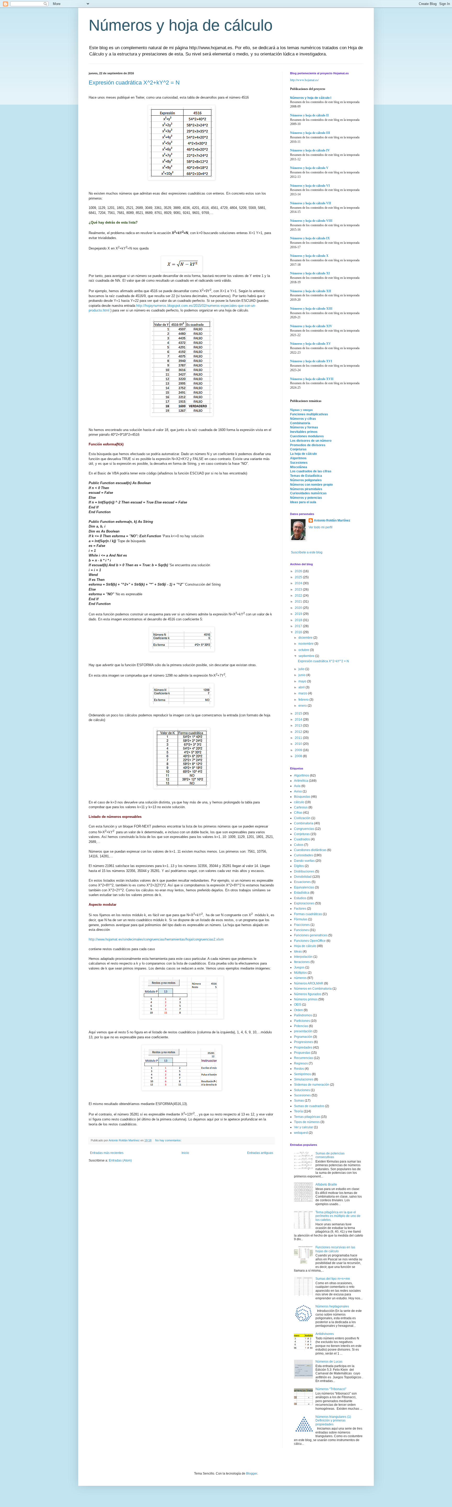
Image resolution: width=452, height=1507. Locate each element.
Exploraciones (304, 903)
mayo (302, 681)
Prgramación (303, 1037)
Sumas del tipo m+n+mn (332, 1279)
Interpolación (303, 957)
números (300, 978)
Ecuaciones (302, 882)
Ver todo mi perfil (320, 527)
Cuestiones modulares (307, 436)
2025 (299, 577)
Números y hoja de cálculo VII (310, 203)
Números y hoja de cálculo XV (310, 343)
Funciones (301, 930)
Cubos (298, 845)
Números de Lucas (328, 1361)
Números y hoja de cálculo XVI (311, 361)
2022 (299, 595)
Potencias (301, 1026)
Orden (298, 1010)
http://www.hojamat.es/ (304, 80)
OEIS (297, 1004)
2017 (299, 626)
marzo (303, 693)
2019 (299, 614)
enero (303, 705)
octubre (304, 650)
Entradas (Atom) (120, 1160)
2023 (299, 589)
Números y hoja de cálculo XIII (311, 308)
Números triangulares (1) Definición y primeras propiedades (333, 1420)
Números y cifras (303, 419)
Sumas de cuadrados (309, 1106)
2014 (299, 719)
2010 (299, 744)
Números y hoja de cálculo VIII (311, 221)
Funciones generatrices (310, 935)
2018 (299, 620)
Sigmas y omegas (301, 409)
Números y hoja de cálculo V (309, 168)
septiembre (306, 656)
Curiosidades (303, 855)
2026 (299, 571)
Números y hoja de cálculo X (309, 256)
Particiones (302, 1021)
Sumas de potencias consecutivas (329, 1155)
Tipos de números (307, 1122)
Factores (300, 908)
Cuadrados (302, 839)
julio (301, 669)
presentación (303, 1031)
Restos (299, 1068)
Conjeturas (298, 449)
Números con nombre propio (311, 484)
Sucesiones (299, 462)
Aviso (298, 791)
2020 (299, 608)
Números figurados (307, 994)
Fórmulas (300, 919)
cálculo (299, 802)
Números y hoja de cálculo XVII (312, 379)
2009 (299, 750)
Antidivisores (324, 1334)
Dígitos (299, 866)
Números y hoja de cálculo (181, 25)
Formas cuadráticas (308, 914)
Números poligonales (306, 480)
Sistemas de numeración (311, 1084)
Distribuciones (304, 871)
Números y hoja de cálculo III (310, 133)
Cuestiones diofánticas (310, 850)
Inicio (185, 1153)
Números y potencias (306, 498)
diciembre (305, 637)
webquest (301, 1133)
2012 (299, 732)
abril (302, 687)
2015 (299, 713)
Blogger (251, 1473)
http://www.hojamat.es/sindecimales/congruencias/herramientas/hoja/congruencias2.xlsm (156, 939)
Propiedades (303, 1047)
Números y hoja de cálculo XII (310, 291)
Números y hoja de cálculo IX (310, 238)
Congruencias (304, 829)
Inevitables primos (304, 432)
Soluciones (302, 1090)
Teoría (298, 1111)
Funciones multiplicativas (309, 414)
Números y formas (304, 427)
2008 (299, 756)
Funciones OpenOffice (310, 941)
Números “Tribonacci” (330, 1389)
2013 (299, 725)
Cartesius (301, 807)
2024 (299, 583)
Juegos (299, 967)
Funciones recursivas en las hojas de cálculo (335, 1249)
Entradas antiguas (260, 1153)
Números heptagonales (332, 1306)
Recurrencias (303, 1058)
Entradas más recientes (106, 1153)
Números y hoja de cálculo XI (310, 273)
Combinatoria (300, 423)
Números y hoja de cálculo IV (310, 150)
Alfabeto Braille (326, 1184)
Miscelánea (298, 467)
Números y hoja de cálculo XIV (311, 326)
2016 (299, 632)
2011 (299, 738)
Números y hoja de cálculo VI (310, 186)
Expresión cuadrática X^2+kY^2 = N (134, 82)
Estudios (300, 898)
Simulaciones (303, 1079)
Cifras (298, 812)
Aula (297, 786)
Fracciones (302, 925)
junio (302, 675)
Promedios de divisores (307, 445)
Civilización (302, 818)
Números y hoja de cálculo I (310, 98)
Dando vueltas (304, 861)
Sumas (299, 1100)
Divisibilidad (303, 877)
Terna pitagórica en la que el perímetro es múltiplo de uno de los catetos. (337, 1216)
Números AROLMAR (308, 983)
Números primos (306, 999)
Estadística (301, 892)
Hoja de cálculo (305, 946)
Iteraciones (302, 962)
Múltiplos (300, 973)
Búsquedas (302, 796)
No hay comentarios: (168, 1140)
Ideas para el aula (303, 502)
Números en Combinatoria (313, 988)
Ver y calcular (303, 1127)
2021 (299, 601)
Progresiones (303, 1042)
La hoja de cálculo (303, 454)
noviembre (306, 643)
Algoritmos (298, 458)
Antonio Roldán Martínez (332, 520)
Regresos (301, 1063)
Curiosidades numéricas (308, 493)
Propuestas (302, 1053)
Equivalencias (304, 887)
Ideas (298, 951)
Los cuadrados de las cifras (310, 471)
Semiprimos (302, 1074)
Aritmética (301, 781)
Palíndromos (303, 1015)
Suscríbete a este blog (306, 552)
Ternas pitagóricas (307, 1117)
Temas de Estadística (306, 476)
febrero (303, 699)
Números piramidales (306, 489)
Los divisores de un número (310, 441)
